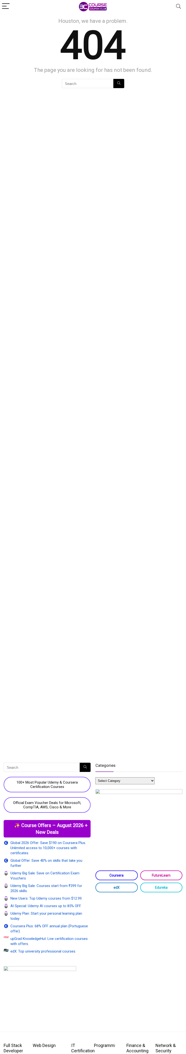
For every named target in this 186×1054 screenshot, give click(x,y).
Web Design (44, 1045)
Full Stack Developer (13, 1048)
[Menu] (6, 6)
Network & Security (165, 1048)
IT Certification (83, 1048)
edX (117, 887)
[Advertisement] (138, 935)
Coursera (116, 875)
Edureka (161, 887)
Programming (107, 1045)
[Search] (178, 6)
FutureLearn (161, 875)
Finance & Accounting (137, 1048)
